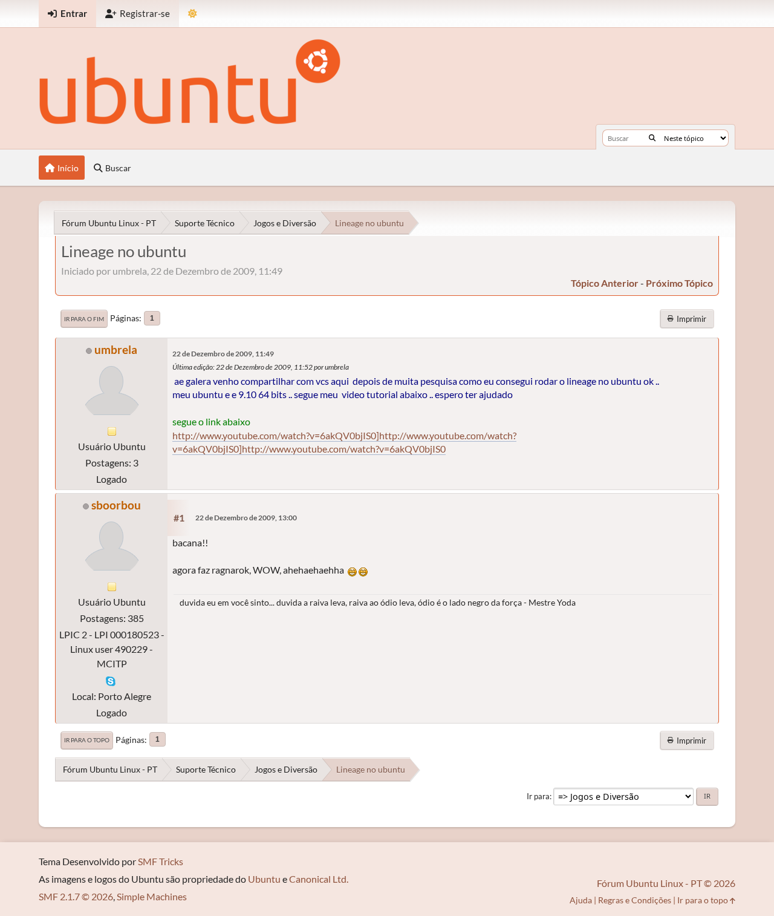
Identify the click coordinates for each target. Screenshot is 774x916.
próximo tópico (679, 283)
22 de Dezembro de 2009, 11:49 (223, 354)
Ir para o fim (84, 318)
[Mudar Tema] (192, 13)
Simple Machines (152, 896)
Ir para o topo (86, 740)
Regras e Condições (634, 900)
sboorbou (116, 505)
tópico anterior (605, 283)
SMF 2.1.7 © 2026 (76, 896)
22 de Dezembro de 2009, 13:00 (246, 518)
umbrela (115, 349)
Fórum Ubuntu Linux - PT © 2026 (666, 883)
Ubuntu (264, 879)
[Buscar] (652, 137)
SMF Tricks (160, 861)
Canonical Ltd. (318, 879)
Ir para (538, 796)
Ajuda (581, 900)
